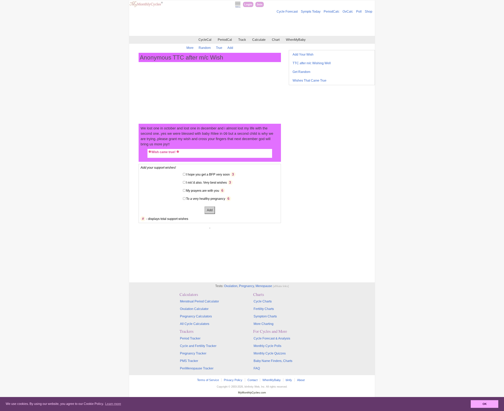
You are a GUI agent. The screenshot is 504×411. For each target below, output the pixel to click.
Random (205, 47)
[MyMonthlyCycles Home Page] (146, 6)
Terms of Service (208, 380)
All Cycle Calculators (194, 323)
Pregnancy (246, 286)
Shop (368, 11)
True (219, 47)
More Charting (263, 323)
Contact (252, 380)
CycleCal (204, 39)
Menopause (264, 286)
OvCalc (348, 11)
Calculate (259, 39)
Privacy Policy (233, 380)
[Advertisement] (252, 25)
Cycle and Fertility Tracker (198, 346)
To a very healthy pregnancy (205, 198)
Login (248, 4)
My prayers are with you (202, 190)
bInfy (289, 380)
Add (230, 47)
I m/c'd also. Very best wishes (206, 182)
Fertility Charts (264, 309)
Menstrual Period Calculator (199, 301)
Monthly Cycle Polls (267, 346)
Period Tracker (190, 338)
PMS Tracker (189, 361)
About (301, 380)
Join (259, 4)
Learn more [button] (113, 403)
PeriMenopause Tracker (196, 368)
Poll (359, 11)
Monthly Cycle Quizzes (270, 353)
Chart (276, 39)
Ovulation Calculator (194, 309)
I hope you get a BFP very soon (208, 174)
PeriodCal (225, 39)
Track (242, 39)
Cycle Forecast (287, 11)
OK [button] (485, 403)
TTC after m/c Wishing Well (312, 63)
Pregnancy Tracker (193, 353)
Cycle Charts (263, 301)
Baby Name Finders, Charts (273, 361)
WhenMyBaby (296, 39)
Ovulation (230, 286)
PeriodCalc (331, 11)
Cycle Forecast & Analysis (272, 338)
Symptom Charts (265, 316)
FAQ (257, 368)
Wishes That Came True (309, 80)
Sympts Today (311, 11)
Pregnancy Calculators (196, 316)
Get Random (301, 71)
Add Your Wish (303, 54)
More (190, 47)
